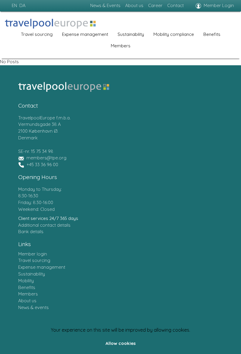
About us (134, 5)
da (22, 5)
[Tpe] (50, 24)
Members (120, 46)
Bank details (30, 231)
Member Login (219, 5)
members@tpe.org (46, 158)
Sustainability (131, 34)
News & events (33, 307)
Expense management (85, 34)
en (14, 5)
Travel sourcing (37, 34)
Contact (175, 5)
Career (155, 5)
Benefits (211, 34)
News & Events (105, 5)
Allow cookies (121, 343)
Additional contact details (44, 225)
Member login (32, 254)
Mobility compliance (173, 34)
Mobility (26, 280)
